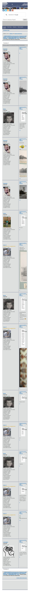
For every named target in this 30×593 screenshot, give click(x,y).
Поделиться (21, 47)
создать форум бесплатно (21, 577)
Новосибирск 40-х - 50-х (13, 38)
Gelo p (4, 213)
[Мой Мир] (10, 10)
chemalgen (5, 542)
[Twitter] (6, 10)
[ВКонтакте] (3, 10)
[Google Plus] (12, 10)
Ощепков (5, 49)
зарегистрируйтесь (18, 33)
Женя (4, 109)
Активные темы (6, 30)
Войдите (11, 33)
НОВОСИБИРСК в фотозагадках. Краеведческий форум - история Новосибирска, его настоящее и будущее (14, 37)
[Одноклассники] (8, 10)
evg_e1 (4, 245)
